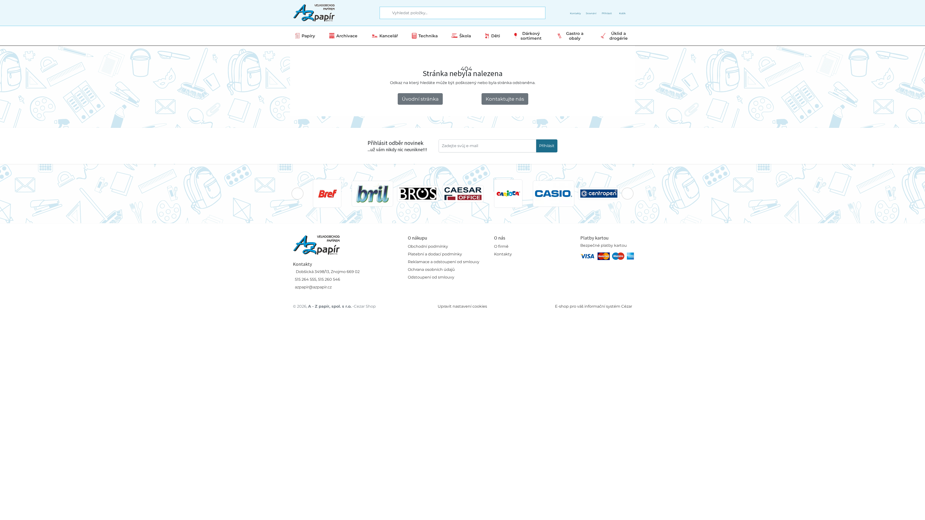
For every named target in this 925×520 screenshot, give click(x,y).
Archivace (346, 35)
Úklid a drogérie (618, 36)
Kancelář (388, 35)
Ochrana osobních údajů (431, 269)
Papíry (308, 35)
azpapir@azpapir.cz (313, 287)
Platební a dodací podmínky (435, 254)
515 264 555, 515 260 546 (317, 279)
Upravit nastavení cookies (462, 306)
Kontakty (503, 254)
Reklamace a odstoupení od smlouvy (443, 262)
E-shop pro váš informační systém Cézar (593, 306)
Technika (428, 35)
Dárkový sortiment (531, 36)
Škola (465, 35)
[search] (384, 13)
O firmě (501, 246)
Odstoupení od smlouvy (431, 277)
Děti (495, 35)
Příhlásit (547, 145)
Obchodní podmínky (428, 246)
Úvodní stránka (420, 99)
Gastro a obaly (574, 36)
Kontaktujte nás (505, 99)
